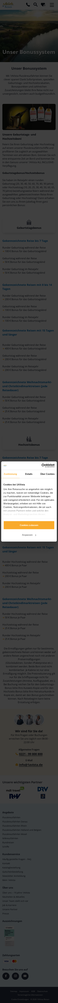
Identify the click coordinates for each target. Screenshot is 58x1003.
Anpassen (27, 535)
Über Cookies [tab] (47, 474)
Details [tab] (28, 474)
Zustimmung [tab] (10, 474)
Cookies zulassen (29, 525)
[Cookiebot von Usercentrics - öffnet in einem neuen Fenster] (42, 466)
